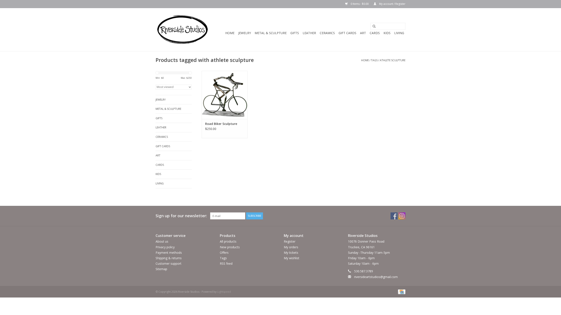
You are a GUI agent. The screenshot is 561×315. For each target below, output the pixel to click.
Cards (375, 33)
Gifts (294, 33)
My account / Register (391, 4)
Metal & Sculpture (271, 33)
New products (230, 247)
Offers (224, 252)
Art (363, 33)
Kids (387, 33)
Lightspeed (224, 292)
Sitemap (161, 269)
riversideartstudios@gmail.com (376, 277)
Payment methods (169, 252)
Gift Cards (347, 33)
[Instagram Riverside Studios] (401, 215)
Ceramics (327, 33)
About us (162, 241)
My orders (291, 247)
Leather (309, 33)
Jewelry (244, 33)
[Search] (372, 26)
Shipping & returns (169, 258)
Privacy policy (165, 247)
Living (399, 33)
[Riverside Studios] (182, 30)
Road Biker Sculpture (221, 124)
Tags (374, 60)
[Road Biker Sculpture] (225, 95)
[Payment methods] (400, 291)
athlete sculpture (392, 60)
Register (289, 241)
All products (228, 241)
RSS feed (226, 263)
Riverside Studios (363, 235)
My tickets (291, 252)
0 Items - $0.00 (359, 4)
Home (229, 33)
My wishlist (291, 258)
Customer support (168, 263)
